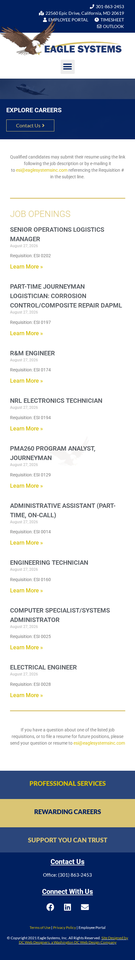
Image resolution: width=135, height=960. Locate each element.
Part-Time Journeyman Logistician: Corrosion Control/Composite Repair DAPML (66, 296)
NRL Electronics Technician (56, 400)
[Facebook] (50, 907)
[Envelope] (85, 907)
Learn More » (26, 266)
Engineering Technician (49, 562)
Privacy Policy (64, 927)
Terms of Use (40, 927)
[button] (68, 67)
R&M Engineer (32, 353)
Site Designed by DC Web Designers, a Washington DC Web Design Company (73, 940)
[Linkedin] (67, 907)
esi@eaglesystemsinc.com (42, 170)
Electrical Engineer (43, 667)
